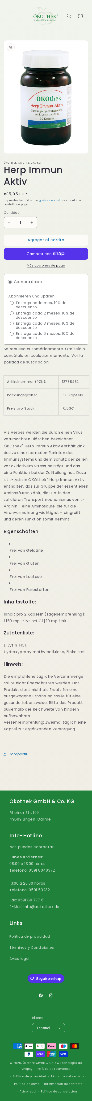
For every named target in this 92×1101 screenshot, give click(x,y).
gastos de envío (50, 200)
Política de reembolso (54, 1069)
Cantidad (12, 212)
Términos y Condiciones (31, 947)
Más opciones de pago (46, 265)
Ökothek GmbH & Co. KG (41, 1063)
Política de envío (27, 1084)
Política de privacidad (29, 936)
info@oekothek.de (41, 906)
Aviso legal (19, 958)
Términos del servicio (67, 1076)
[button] (9, 15)
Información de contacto (63, 1084)
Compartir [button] (18, 754)
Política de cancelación (59, 1091)
